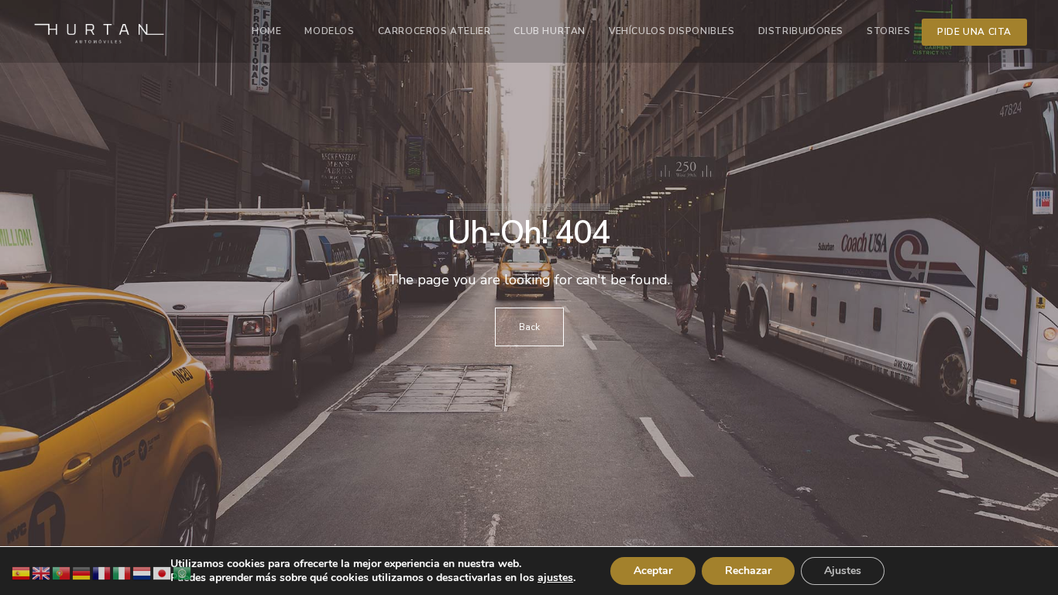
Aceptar (653, 570)
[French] (102, 572)
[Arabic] (183, 572)
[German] (82, 572)
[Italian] (122, 572)
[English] (42, 572)
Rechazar (748, 570)
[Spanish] (22, 572)
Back (529, 327)
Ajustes (842, 570)
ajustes (555, 578)
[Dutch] (142, 572)
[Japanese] (163, 572)
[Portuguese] (62, 572)
